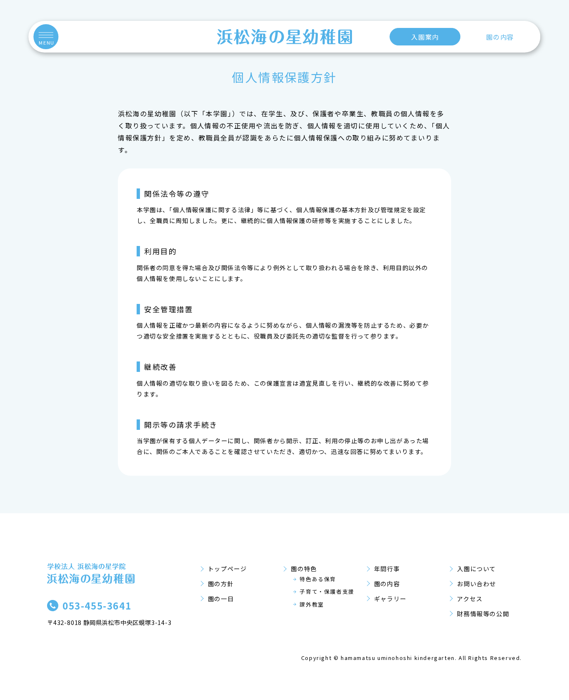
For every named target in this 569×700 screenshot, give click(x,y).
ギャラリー (390, 598)
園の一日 (221, 598)
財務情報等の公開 (483, 613)
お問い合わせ (476, 583)
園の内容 (500, 36)
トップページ (227, 568)
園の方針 (221, 583)
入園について (476, 568)
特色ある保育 (317, 579)
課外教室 (311, 604)
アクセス (469, 598)
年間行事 (387, 568)
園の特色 (304, 568)
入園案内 (425, 36)
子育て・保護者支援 (326, 591)
